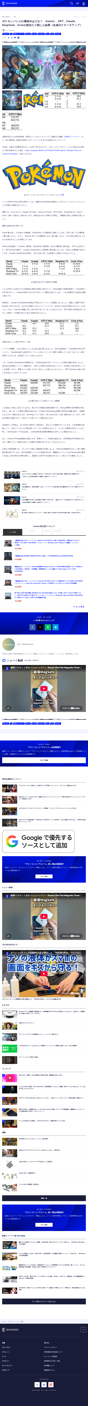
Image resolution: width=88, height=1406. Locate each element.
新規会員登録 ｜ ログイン (83, 3)
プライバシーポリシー (50, 1347)
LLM (52, 33)
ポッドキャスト (7, 1365)
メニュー (77, 3)
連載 (3, 1343)
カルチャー (5, 1361)
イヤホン (32, 531)
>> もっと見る (78, 607)
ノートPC (12, 532)
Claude (34, 33)
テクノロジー (6, 1347)
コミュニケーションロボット (52, 532)
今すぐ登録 (44, 760)
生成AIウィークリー (19, 33)
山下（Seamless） (11, 30)
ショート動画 (15, 660)
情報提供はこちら (49, 1370)
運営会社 (46, 1343)
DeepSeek (41, 33)
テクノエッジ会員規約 (50, 1356)
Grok (47, 33)
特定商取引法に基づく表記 (52, 1361)
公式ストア (5, 1370)
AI (11, 33)
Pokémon (5, 33)
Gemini (28, 33)
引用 (62, 195)
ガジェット (5, 1352)
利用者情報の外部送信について (53, 1352)
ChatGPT (57, 33)
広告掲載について (49, 1365)
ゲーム (4, 1356)
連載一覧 (44, 1198)
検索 (71, 3)
